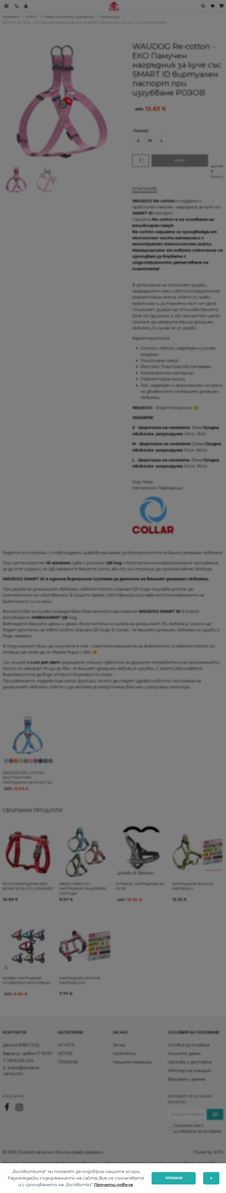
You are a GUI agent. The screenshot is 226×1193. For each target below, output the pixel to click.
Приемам (173, 1178)
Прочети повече (113, 1184)
